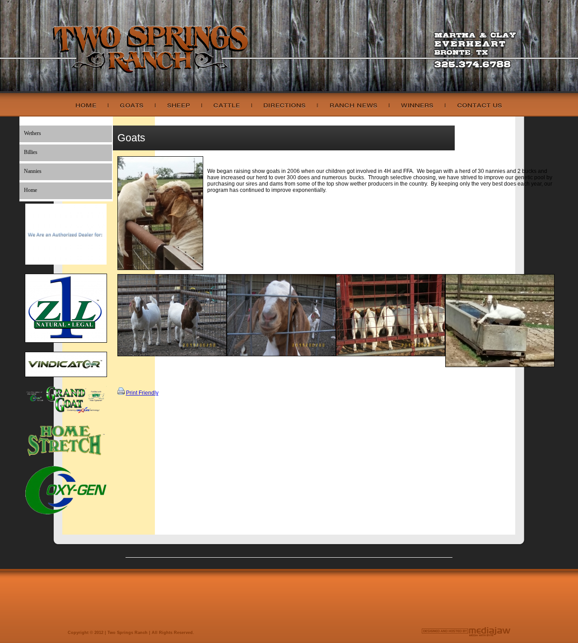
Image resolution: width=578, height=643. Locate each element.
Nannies (33, 171)
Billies (30, 152)
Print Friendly (142, 393)
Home (30, 190)
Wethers (32, 133)
